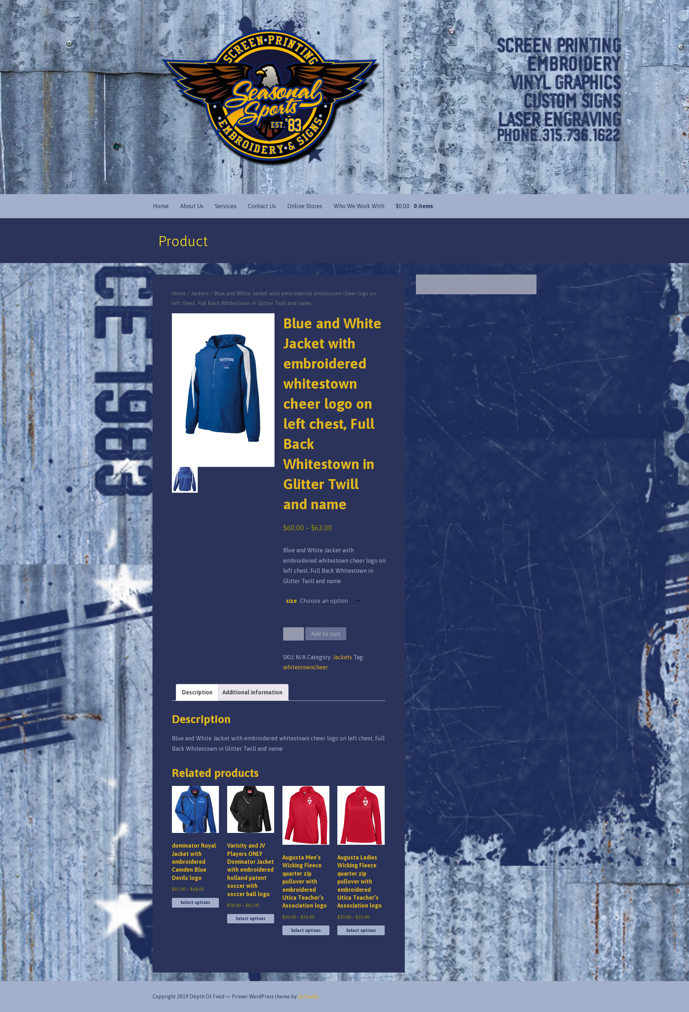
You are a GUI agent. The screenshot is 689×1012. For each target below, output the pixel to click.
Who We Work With (359, 206)
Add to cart (326, 634)
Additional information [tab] (252, 692)
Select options (195, 902)
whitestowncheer (305, 667)
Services (225, 206)
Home (161, 206)
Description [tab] (197, 692)
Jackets (200, 293)
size (291, 601)
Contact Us (262, 206)
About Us (191, 206)
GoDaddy (308, 996)
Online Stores (304, 206)
